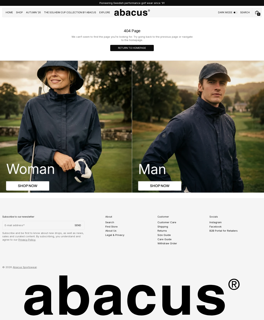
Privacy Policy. (27, 239)
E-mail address (14, 225)
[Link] (132, 3)
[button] (245, 12)
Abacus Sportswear (25, 267)
